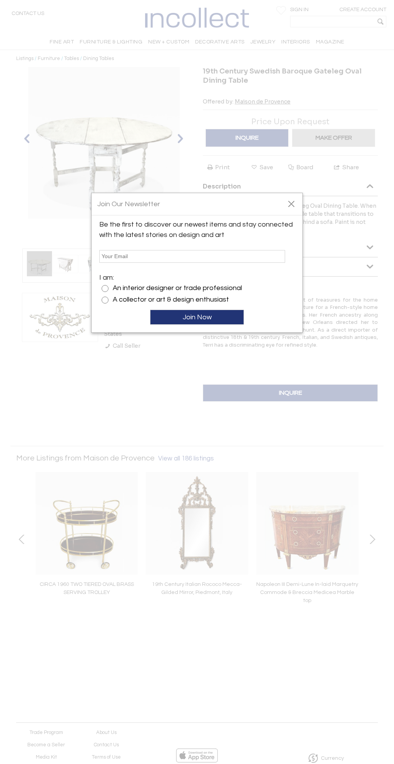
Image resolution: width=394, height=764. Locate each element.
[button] (291, 203)
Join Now (197, 317)
